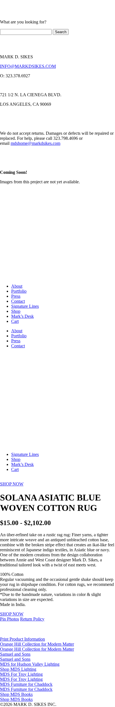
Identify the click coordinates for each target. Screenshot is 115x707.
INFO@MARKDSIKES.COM (28, 66)
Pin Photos (9, 619)
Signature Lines (25, 306)
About (16, 286)
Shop (15, 311)
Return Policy (32, 619)
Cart (15, 321)
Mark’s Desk (22, 316)
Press (15, 296)
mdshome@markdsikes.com (35, 143)
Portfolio (19, 291)
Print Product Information (22, 639)
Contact (18, 301)
